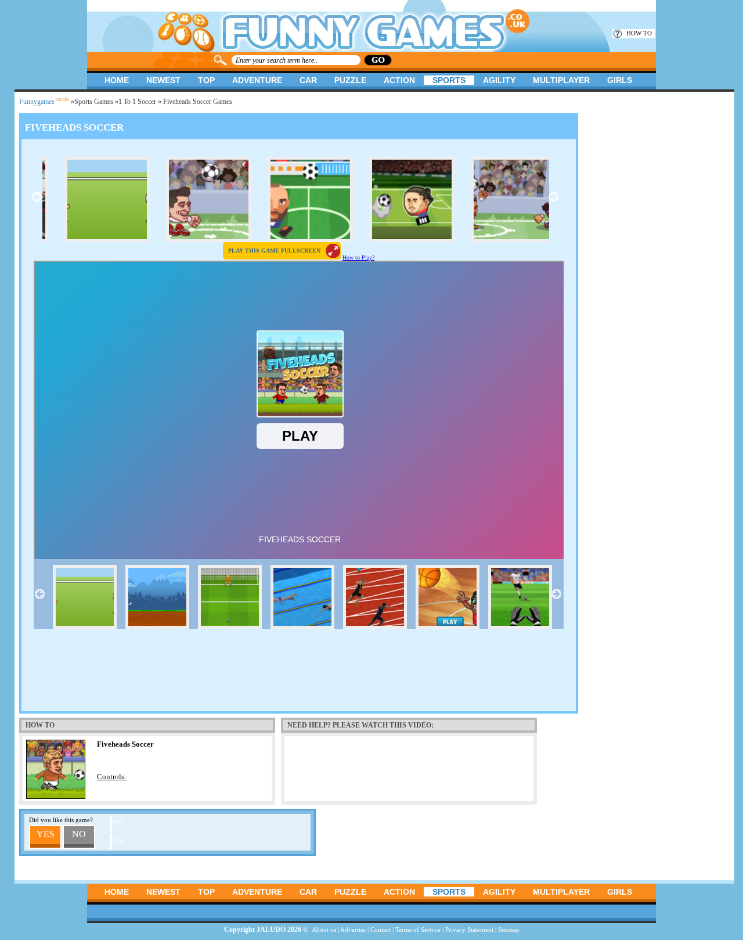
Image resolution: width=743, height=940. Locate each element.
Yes (46, 834)
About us (324, 929)
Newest (163, 80)
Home (116, 80)
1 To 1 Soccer (137, 102)
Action (399, 80)
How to (639, 33)
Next (553, 197)
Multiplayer (561, 80)
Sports (449, 80)
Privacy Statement (469, 929)
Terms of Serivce (418, 929)
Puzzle (350, 80)
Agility (499, 80)
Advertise (353, 929)
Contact (380, 929)
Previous (36, 197)
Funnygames (44, 102)
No (79, 834)
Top (206, 80)
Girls (619, 80)
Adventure (257, 80)
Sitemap (509, 929)
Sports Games (93, 102)
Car (308, 80)
